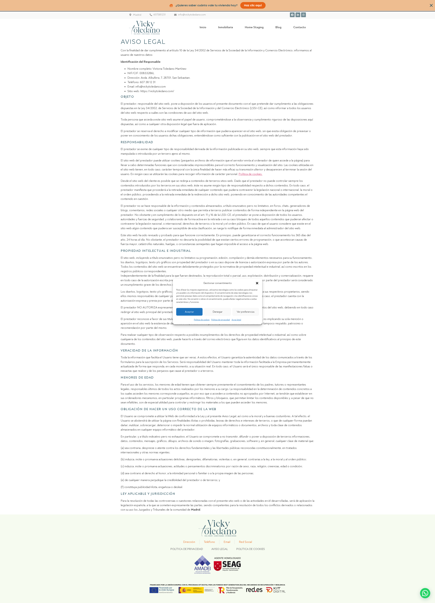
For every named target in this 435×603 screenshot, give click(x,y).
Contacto (299, 27)
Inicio (203, 27)
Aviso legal (236, 320)
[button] (257, 283)
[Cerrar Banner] (431, 5)
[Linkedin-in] (297, 14)
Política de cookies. (250, 174)
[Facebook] (292, 14)
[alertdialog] (217, 5)
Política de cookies (202, 320)
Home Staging (254, 27)
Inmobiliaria (225, 27)
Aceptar (189, 311)
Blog (278, 27)
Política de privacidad (220, 320)
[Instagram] (303, 14)
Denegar (217, 311)
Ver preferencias (246, 311)
